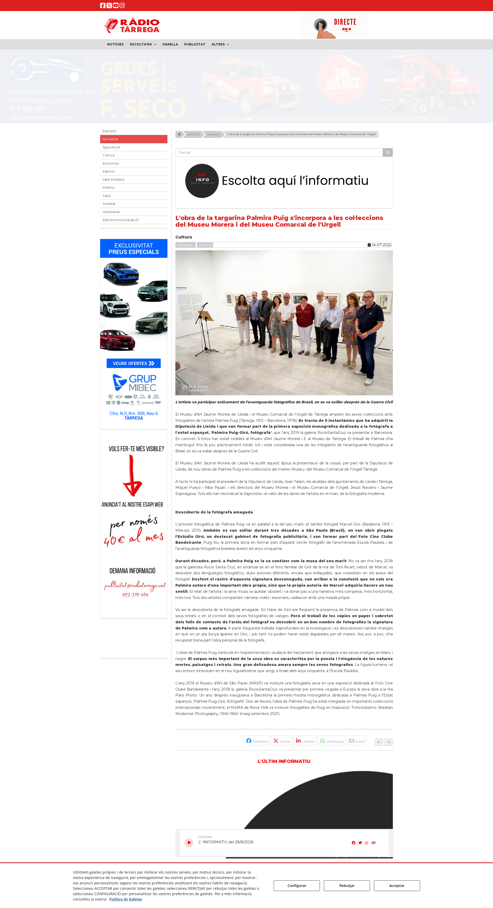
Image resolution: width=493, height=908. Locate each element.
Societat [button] (109, 204)
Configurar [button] (297, 885)
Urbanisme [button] (111, 212)
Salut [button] (107, 196)
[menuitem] (115, 44)
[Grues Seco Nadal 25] (246, 88)
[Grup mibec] (133, 331)
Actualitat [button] (110, 139)
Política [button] (108, 187)
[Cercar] (388, 152)
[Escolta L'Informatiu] (284, 181)
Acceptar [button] (397, 885)
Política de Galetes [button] (125, 899)
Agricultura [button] (111, 147)
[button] (103, 6)
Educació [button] (110, 131)
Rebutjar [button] (347, 885)
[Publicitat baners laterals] (133, 523)
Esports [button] (108, 171)
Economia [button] (111, 163)
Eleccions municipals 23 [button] (121, 220)
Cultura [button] (109, 155)
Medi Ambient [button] (114, 179)
